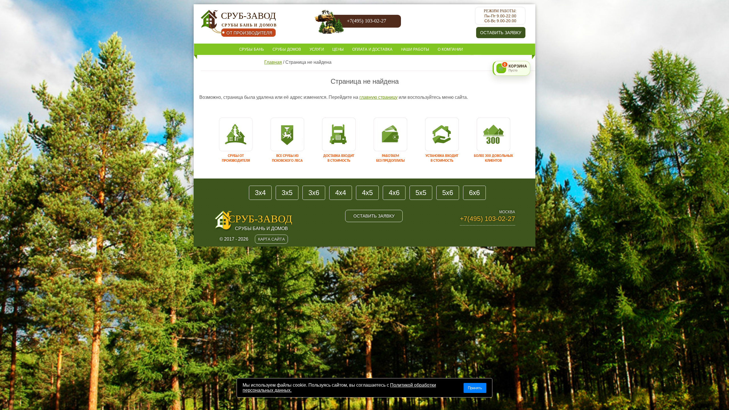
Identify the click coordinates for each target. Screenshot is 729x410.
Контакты (249, 61)
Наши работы (415, 49)
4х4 (340, 192)
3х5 (287, 192)
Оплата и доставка (372, 49)
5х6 (447, 192)
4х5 (367, 192)
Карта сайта (271, 239)
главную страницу (378, 97)
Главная (273, 62)
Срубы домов (287, 49)
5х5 (420, 192)
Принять (475, 388)
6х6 (474, 192)
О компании (450, 49)
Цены (338, 49)
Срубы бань (251, 49)
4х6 (394, 192)
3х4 (260, 192)
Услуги (317, 49)
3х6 (313, 192)
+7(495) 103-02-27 (366, 21)
